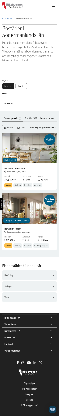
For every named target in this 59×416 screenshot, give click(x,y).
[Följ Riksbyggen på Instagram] (22, 362)
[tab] (12, 118)
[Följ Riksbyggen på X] (40, 362)
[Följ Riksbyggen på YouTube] (29, 362)
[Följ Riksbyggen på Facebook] (18, 362)
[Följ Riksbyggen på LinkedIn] (34, 362)
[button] (52, 409)
